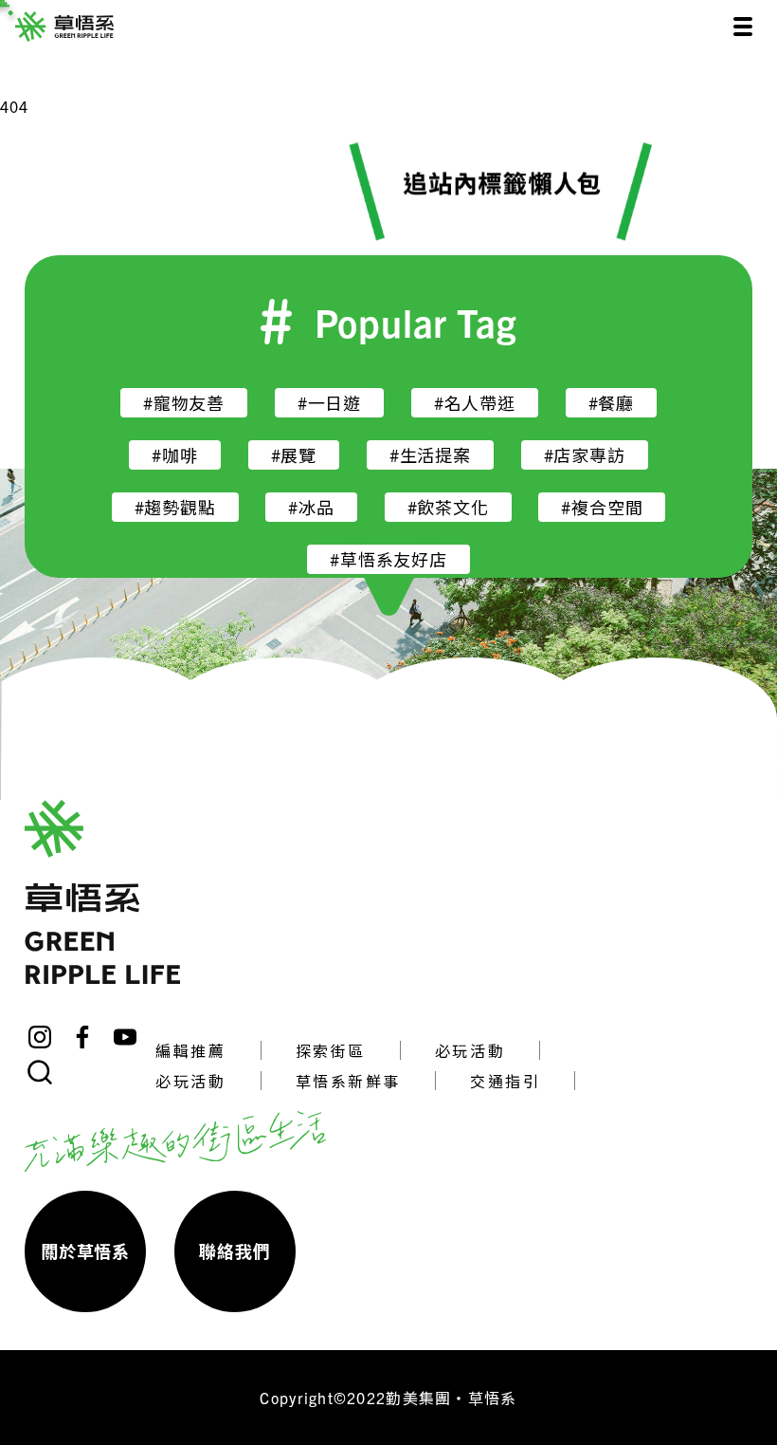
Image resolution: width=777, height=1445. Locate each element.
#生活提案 (430, 455)
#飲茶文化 (448, 507)
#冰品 (311, 507)
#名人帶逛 (474, 403)
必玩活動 (470, 1050)
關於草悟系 (85, 1251)
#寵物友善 (184, 403)
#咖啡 (174, 455)
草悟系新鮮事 (348, 1080)
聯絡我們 (234, 1251)
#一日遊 (329, 403)
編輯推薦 (190, 1050)
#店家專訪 (584, 455)
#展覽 (293, 455)
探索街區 (331, 1050)
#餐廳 (611, 403)
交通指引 (505, 1080)
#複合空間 (601, 507)
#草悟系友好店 (388, 559)
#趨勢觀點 (175, 507)
